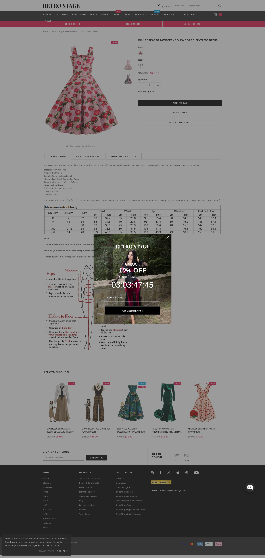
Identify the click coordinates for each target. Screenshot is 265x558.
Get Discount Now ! (132, 310)
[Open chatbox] (250, 487)
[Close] (167, 237)
